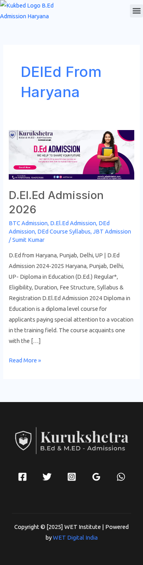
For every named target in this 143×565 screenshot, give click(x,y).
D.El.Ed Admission (73, 223)
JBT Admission (112, 231)
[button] (136, 10)
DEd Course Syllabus (64, 231)
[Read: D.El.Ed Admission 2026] (71, 154)
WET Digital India (75, 537)
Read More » (25, 359)
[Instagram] (71, 476)
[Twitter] (47, 476)
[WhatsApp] (121, 476)
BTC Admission (28, 223)
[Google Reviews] (96, 476)
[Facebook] (22, 476)
